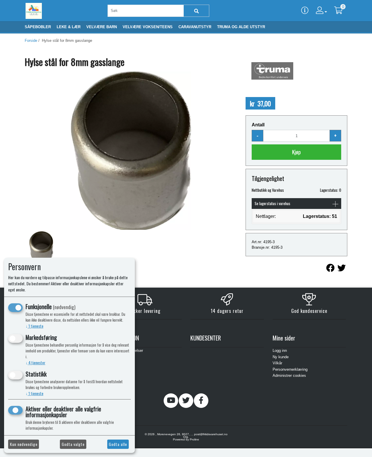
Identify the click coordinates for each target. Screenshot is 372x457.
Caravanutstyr (194, 27)
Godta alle (118, 444)
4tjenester (35, 362)
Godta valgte (73, 444)
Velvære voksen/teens (148, 27)
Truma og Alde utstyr (241, 27)
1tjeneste (34, 326)
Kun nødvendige (23, 444)
